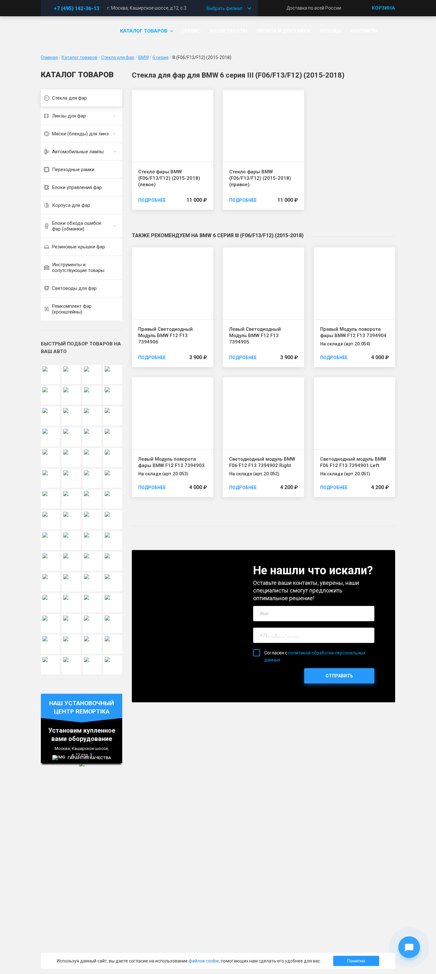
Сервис (191, 31)
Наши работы (228, 31)
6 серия (161, 57)
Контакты (364, 31)
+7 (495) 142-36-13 (76, 8)
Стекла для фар (117, 57)
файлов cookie (204, 960)
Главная (49, 57)
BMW (143, 57)
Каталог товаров (143, 31)
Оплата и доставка (283, 31)
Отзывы (330, 31)
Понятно (356, 960)
